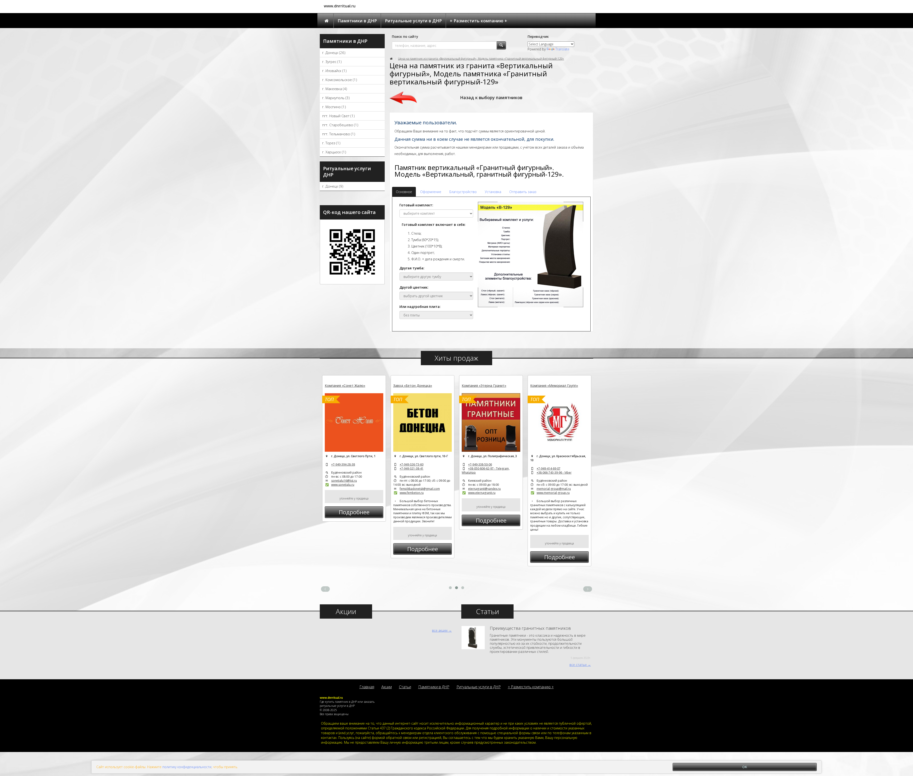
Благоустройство (463, 191)
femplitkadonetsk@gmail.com (420, 489)
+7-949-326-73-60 (411, 464)
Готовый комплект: (416, 205)
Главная (366, 686)
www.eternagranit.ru (481, 493)
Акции (386, 686)
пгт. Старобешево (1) (340, 124)
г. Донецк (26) (333, 52)
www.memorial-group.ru (553, 493)
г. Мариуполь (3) (336, 97)
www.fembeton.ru (412, 493)
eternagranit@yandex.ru (484, 489)
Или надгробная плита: (420, 306)
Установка (493, 191)
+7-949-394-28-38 (343, 464)
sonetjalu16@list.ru (344, 481)
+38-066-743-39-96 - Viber (554, 472)
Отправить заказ (522, 191)
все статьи (578, 664)
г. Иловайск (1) (334, 70)
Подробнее (354, 512)
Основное (404, 191)
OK (744, 767)
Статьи (405, 686)
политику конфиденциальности (186, 767)
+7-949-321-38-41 (411, 468)
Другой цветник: (413, 287)
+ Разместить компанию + (478, 21)
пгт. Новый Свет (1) (338, 115)
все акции (439, 630)
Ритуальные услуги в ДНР (413, 21)
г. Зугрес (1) (332, 61)
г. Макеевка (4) (334, 88)
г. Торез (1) (331, 143)
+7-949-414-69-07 (548, 468)
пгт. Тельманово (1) (338, 133)
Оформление (430, 191)
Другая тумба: (411, 268)
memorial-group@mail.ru (554, 489)
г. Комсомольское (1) (339, 79)
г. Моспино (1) (334, 106)
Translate (562, 49)
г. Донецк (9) (332, 186)
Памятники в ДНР (357, 21)
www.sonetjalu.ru (342, 485)
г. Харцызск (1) (334, 152)
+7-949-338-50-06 (480, 464)
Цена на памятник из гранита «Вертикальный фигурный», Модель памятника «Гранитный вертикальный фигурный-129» (481, 59)
